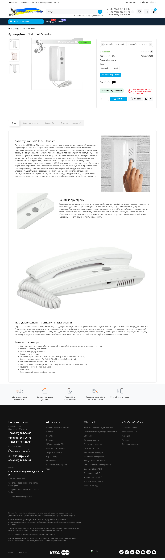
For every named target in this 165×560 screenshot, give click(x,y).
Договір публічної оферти (57, 427)
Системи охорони (91, 448)
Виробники (51, 460)
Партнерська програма (56, 465)
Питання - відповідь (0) (71, 123)
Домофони (88, 436)
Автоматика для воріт (93, 452)
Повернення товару (130, 444)
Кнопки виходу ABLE (93, 477)
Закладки (126, 436)
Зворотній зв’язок (54, 452)
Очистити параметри (110, 75)
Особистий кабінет (130, 427)
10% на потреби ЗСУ (55, 444)
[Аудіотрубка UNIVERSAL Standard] (14, 44)
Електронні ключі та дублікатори (98, 427)
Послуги (49, 436)
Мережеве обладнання (94, 456)
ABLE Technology (91, 485)
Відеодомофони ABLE (93, 469)
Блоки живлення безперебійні (97, 465)
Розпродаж (51, 21)
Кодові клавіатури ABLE (94, 481)
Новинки (62, 21)
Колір (102, 64)
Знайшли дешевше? (112, 90)
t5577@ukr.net (14, 446)
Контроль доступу (92, 440)
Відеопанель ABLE (92, 473)
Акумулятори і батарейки (95, 460)
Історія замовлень (130, 431)
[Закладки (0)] (146, 11)
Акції (48, 469)
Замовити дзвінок (19, 451)
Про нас (49, 440)
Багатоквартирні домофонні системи (100, 431)
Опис (14, 123)
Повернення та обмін (55, 448)
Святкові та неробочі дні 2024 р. (46, 2)
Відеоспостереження (93, 444)
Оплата (26, 2)
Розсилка (126, 440)
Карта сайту (51, 456)
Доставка (14, 2)
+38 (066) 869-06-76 (119, 11)
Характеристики (30, 123)
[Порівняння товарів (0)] (139, 11)
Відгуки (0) (49, 123)
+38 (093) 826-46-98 (119, 14)
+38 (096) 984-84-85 (119, 8)
